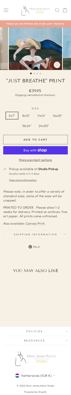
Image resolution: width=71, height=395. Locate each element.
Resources (34, 340)
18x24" (26, 126)
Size (36, 108)
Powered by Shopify (35, 391)
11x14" (41, 116)
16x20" (57, 116)
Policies (34, 331)
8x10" (26, 116)
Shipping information (35, 234)
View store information (23, 180)
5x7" (12, 116)
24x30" (44, 126)
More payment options (35, 160)
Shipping (20, 95)
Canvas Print (35, 223)
